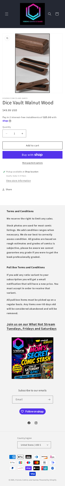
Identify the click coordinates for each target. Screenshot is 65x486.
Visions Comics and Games (27, 480)
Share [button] (9, 189)
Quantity (6, 127)
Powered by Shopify (47, 480)
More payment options (32, 162)
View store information (18, 180)
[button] (6, 14)
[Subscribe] (49, 399)
